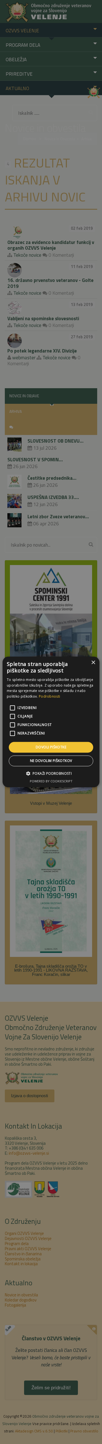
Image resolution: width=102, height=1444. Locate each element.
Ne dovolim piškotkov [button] (51, 761)
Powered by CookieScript (51, 781)
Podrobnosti (49, 696)
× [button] (93, 663)
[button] (51, 773)
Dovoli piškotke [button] (51, 747)
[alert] (51, 722)
